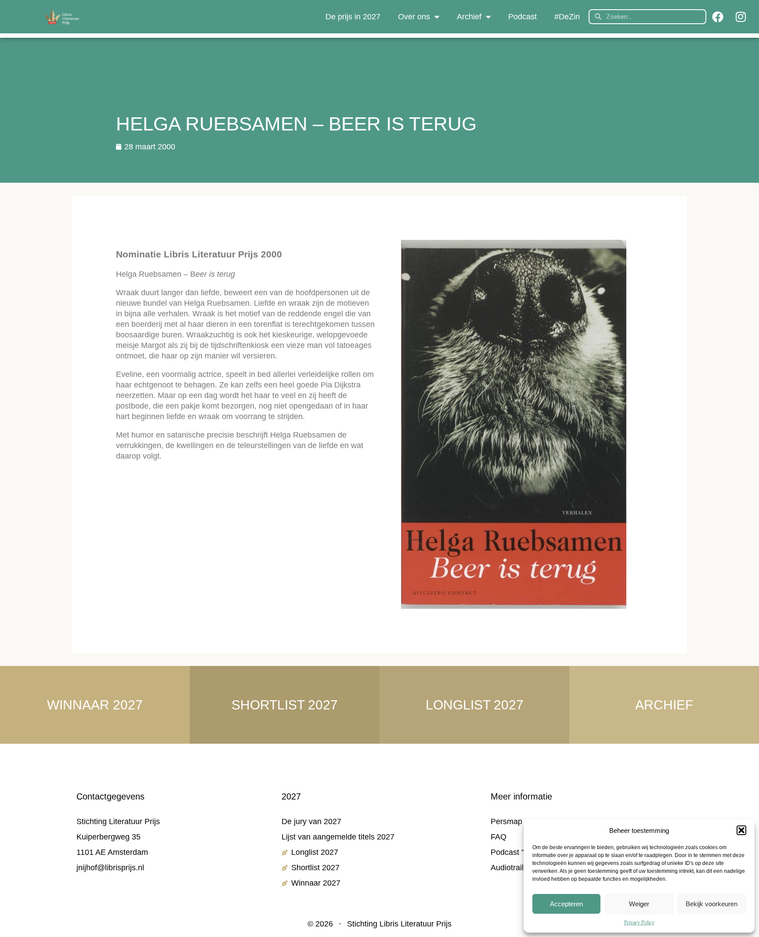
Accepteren (566, 904)
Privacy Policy (639, 922)
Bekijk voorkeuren (711, 904)
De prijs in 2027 (352, 16)
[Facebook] (717, 16)
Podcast (522, 16)
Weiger (639, 904)
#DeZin (567, 16)
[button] (741, 830)
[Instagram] (740, 16)
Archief (469, 16)
